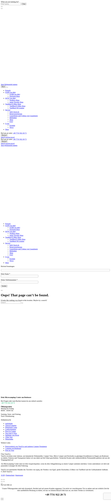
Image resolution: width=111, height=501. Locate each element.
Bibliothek (13, 118)
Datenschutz (10, 475)
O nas (7, 123)
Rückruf (4, 135)
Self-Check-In (14, 112)
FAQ (11, 122)
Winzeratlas (9, 439)
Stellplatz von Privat (12, 435)
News (12, 127)
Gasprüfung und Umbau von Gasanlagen (24, 116)
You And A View (11, 433)
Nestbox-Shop (14, 100)
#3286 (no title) (15, 94)
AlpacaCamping (10, 425)
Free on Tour (9, 450)
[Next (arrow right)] (4, 481)
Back (3, 86)
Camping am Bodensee (13, 448)
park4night (9, 423)
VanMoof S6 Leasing (17, 108)
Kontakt (12, 125)
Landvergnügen (10, 429)
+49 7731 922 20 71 (20, 133)
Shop (11, 120)
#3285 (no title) (10, 92)
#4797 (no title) (10, 98)
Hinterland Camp (11, 427)
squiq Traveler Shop (16, 102)
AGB (3, 475)
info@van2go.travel (8, 137)
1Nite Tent (8, 437)
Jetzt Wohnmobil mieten (9, 84)
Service (7, 110)
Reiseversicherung (16, 114)
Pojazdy (8, 90)
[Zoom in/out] (4, 479)
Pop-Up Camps (10, 431)
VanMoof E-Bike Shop (13, 104)
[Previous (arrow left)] (2, 481)
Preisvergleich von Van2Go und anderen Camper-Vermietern (26, 446)
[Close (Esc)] (2, 479)
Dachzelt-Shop (15, 96)
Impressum (19, 475)
